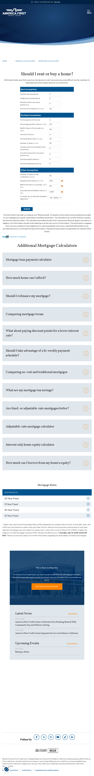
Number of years (29, 143)
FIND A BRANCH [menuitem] (23, 718)
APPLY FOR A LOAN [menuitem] (24, 715)
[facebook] (36, 737)
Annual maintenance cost (30, 164)
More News (72, 614)
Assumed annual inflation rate (33, 191)
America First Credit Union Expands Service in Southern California (46, 633)
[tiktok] (65, 737)
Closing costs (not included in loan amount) (33, 148)
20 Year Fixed (11, 498)
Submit (27, 209)
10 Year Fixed (11, 515)
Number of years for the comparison (29, 175)
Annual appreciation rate (33, 124)
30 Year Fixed (11, 509)
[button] (47, 586)
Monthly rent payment (29, 94)
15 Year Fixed (11, 504)
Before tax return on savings (33, 186)
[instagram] (51, 737)
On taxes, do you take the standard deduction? (33, 197)
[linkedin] (72, 737)
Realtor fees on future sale (32, 129)
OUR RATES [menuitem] (21, 712)
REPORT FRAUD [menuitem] (54, 697)
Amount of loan (27, 134)
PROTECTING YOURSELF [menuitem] (57, 687)
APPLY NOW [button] (14, 48)
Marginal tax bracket (31, 181)
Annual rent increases (32, 109)
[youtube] (58, 737)
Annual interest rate (31, 139)
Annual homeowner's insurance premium (32, 154)
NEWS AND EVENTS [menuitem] (55, 690)
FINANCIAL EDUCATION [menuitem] (57, 684)
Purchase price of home (30, 120)
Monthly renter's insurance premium (30, 103)
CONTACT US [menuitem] (21, 725)
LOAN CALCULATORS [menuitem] (56, 694)
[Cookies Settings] (6, 769)
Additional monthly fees (30, 98)
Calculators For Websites (18, 237)
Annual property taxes (29, 159)
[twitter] (43, 737)
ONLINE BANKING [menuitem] (23, 721)
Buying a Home (22, 652)
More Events (72, 644)
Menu (89, 12)
